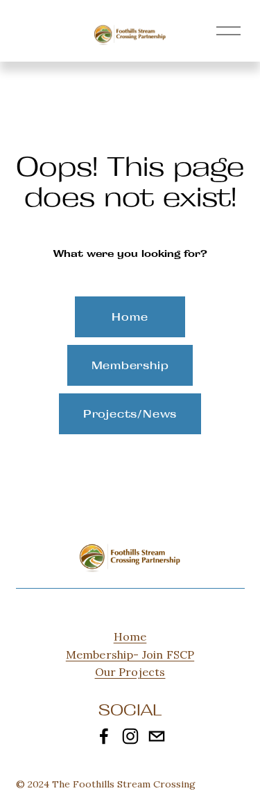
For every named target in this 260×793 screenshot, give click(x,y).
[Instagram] (130, 736)
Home (130, 317)
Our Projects (130, 671)
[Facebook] (104, 736)
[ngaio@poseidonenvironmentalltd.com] (156, 736)
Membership (130, 365)
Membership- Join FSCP (130, 654)
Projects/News (130, 414)
